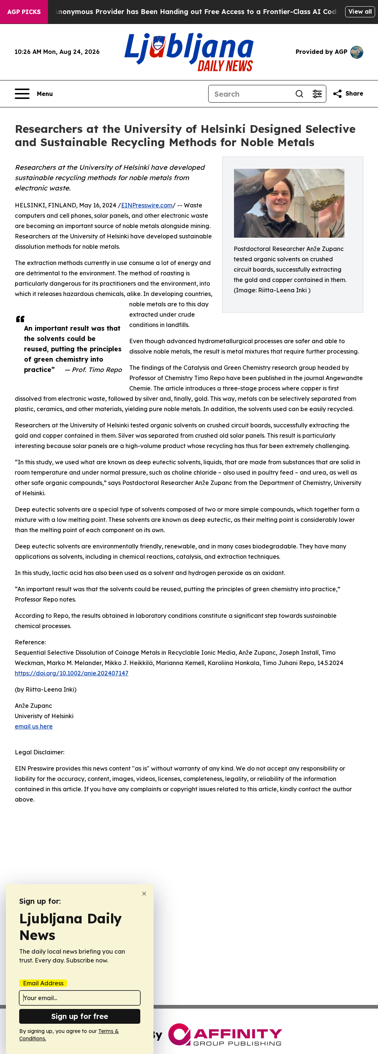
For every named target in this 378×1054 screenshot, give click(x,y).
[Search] (299, 93)
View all (360, 11)
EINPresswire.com (146, 205)
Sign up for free (79, 1016)
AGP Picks (24, 12)
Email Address (43, 983)
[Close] (144, 893)
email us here (34, 726)
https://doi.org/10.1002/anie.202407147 (71, 673)
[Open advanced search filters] (317, 93)
